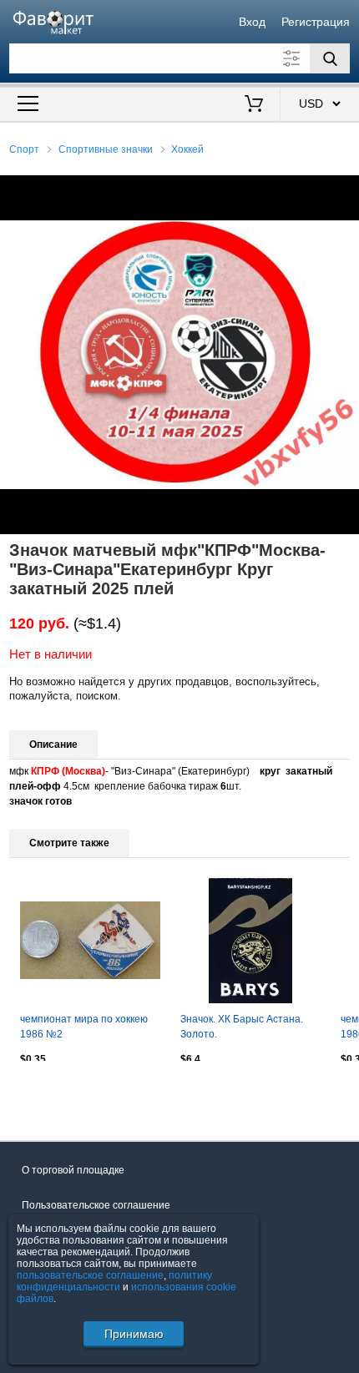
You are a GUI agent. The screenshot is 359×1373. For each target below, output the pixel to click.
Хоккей (187, 149)
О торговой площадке (73, 1170)
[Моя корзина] (254, 105)
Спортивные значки (105, 149)
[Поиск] (330, 58)
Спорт (24, 149)
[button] (344, 190)
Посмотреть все (47, 1096)
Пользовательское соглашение (96, 1205)
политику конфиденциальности (114, 1281)
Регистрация (315, 21)
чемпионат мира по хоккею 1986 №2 (84, 1026)
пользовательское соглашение (90, 1275)
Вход (252, 21)
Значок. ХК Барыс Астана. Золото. (241, 1026)
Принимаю (134, 1333)
